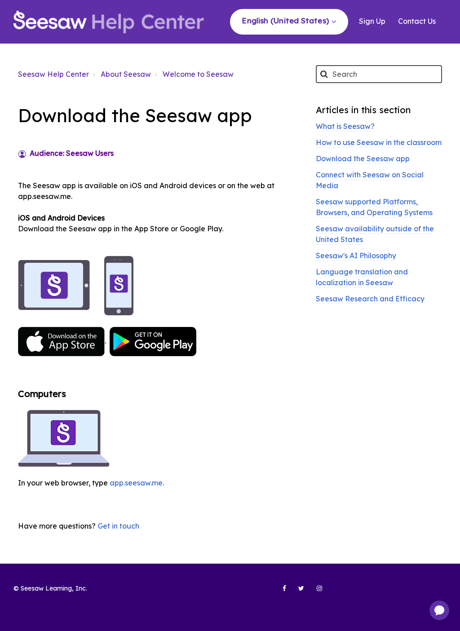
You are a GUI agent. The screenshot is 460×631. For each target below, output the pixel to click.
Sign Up (372, 21)
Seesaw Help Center (53, 74)
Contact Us (417, 21)
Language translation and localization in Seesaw (362, 277)
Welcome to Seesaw (198, 74)
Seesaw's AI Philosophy (356, 255)
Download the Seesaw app (363, 158)
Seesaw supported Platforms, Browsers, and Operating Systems (374, 207)
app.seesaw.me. (137, 482)
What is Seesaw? (345, 126)
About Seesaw (126, 74)
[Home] (108, 22)
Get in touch (118, 525)
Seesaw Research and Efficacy (370, 298)
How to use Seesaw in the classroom (379, 142)
